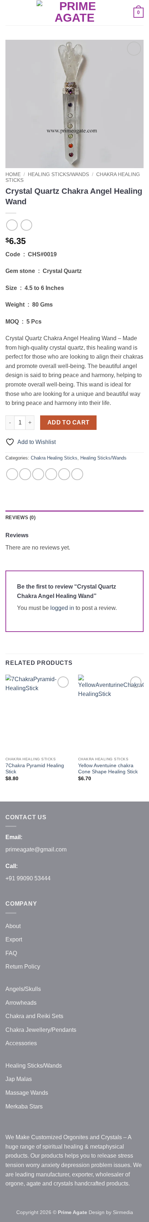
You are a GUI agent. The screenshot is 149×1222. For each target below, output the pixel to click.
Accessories (21, 1043)
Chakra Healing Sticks (54, 458)
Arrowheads (21, 1003)
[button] (9, 12)
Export (13, 939)
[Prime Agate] (74, 12)
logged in (62, 608)
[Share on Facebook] (25, 474)
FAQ (11, 953)
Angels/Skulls (23, 989)
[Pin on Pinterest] (64, 474)
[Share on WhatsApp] (12, 474)
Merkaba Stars (24, 1106)
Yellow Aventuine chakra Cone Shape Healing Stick (108, 769)
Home (13, 174)
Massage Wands (26, 1093)
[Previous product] (26, 225)
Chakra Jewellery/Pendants (40, 1030)
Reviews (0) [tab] (20, 517)
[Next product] (11, 225)
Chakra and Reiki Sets (34, 1016)
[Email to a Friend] (51, 474)
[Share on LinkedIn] (77, 474)
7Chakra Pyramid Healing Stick (34, 769)
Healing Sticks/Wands (58, 174)
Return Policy (22, 967)
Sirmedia (123, 1212)
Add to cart (68, 422)
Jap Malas (18, 1079)
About (13, 926)
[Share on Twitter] (38, 474)
